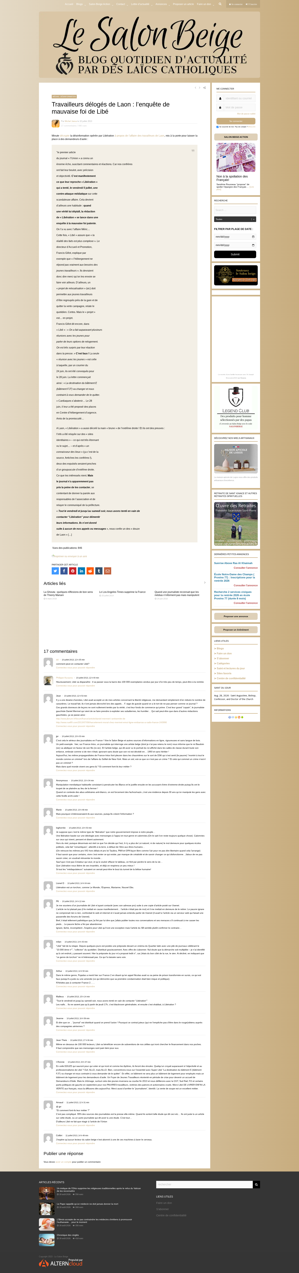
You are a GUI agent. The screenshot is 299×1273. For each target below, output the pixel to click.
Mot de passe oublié (246, 114)
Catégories (223, 663)
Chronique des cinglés (68, 1235)
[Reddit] (90, 570)
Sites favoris (224, 673)
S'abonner (162, 1209)
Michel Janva (71, 121)
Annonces (161, 4)
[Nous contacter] (233, 717)
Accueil (69, 4)
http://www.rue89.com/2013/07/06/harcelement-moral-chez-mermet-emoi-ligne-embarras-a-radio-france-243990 (111, 722)
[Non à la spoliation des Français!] (235, 171)
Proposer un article (183, 4)
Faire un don (224, 653)
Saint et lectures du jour (231, 668)
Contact (120, 4)
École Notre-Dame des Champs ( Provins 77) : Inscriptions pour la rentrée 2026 (234, 577)
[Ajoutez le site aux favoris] (236, 717)
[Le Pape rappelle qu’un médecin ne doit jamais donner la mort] (47, 1214)
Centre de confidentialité (231, 678)
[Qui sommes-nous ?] (229, 717)
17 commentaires (69, 126)
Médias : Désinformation (64, 96)
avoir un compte (63, 1162)
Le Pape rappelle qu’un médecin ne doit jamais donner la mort (87, 1204)
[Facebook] (64, 570)
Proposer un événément (236, 629)
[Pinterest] (72, 570)
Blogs (79, 4)
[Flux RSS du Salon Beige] (239, 717)
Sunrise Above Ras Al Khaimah (233, 563)
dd (57, 659)
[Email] (107, 570)
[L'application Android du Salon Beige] (242, 717)
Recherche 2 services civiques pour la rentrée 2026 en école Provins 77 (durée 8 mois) (233, 595)
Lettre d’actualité (140, 4)
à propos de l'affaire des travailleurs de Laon (139, 135)
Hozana (243, 378)
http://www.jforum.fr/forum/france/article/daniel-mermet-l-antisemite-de (90, 718)
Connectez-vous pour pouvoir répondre (75, 667)
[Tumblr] (98, 570)
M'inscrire (251, 127)
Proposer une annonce (236, 616)
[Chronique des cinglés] (47, 1245)
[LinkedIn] (81, 570)
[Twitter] (55, 570)
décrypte (64, 135)
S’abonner (223, 658)
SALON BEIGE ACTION (236, 137)
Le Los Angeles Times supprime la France (122, 592)
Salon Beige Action (99, 4)
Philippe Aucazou (64, 677)
